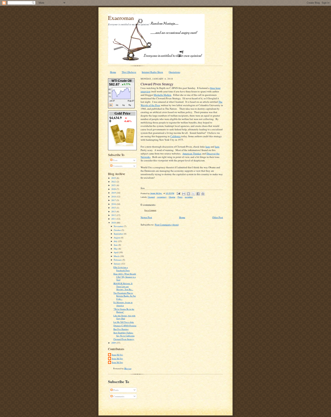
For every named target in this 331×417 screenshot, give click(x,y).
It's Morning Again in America (123, 304)
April (116, 252)
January (117, 263)
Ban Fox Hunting (121, 329)
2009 (113, 342)
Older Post (217, 217)
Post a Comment (150, 210)
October (117, 230)
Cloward (151, 197)
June (116, 244)
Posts (114, 160)
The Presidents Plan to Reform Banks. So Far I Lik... (124, 295)
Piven (180, 197)
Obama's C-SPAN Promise (124, 325)
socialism (189, 197)
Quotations (174, 72)
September (119, 233)
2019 (113, 192)
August (117, 237)
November (119, 226)
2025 (113, 177)
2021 (113, 185)
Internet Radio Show (152, 72)
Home (113, 72)
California (175, 136)
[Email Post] (178, 193)
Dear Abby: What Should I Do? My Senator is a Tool (124, 276)
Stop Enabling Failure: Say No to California (123, 334)
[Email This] (184, 194)
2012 (113, 215)
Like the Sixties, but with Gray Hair (124, 317)
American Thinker (191, 153)
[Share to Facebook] (198, 194)
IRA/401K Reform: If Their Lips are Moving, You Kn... (123, 286)
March (117, 256)
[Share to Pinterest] (203, 194)
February (118, 259)
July (116, 241)
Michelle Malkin (162, 95)
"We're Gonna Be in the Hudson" (123, 311)
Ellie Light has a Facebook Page (121, 269)
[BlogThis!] (188, 194)
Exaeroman (121, 17)
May (116, 248)
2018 (113, 196)
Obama (172, 197)
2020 (113, 189)
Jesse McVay (117, 354)
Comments (117, 165)
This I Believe (129, 72)
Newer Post (146, 217)
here (208, 146)
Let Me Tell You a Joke (123, 322)
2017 (113, 200)
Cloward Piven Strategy (123, 339)
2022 (113, 181)
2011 (113, 218)
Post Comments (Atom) (167, 224)
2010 (113, 222)
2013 (113, 211)
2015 (113, 207)
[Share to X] (193, 194)
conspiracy (161, 197)
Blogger (127, 368)
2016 (113, 204)
